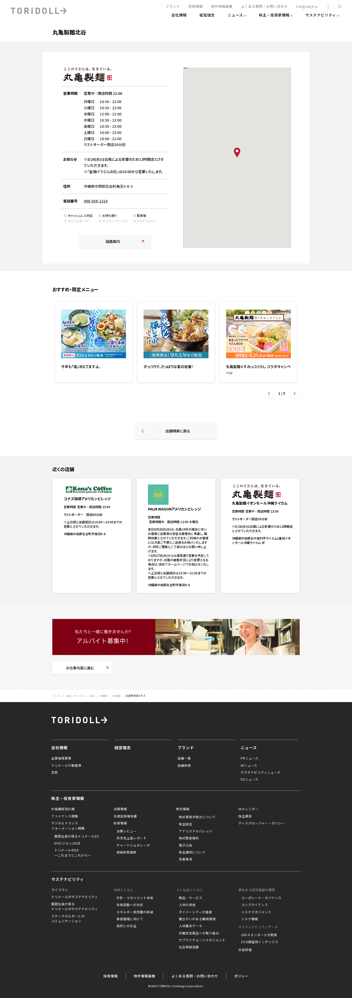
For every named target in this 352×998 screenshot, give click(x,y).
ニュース (249, 747)
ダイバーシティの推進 (195, 912)
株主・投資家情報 (67, 798)
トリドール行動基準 (66, 765)
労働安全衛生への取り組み (199, 933)
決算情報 (120, 809)
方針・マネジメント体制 (134, 897)
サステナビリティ (67, 879)
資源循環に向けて (129, 919)
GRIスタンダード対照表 (259, 935)
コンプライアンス (254, 904)
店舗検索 (184, 765)
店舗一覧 (184, 758)
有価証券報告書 (125, 816)
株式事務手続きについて (197, 817)
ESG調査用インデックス (259, 942)
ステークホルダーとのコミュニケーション (68, 919)
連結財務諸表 (126, 852)
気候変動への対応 (129, 904)
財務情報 (120, 823)
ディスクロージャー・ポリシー (261, 823)
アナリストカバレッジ (195, 831)
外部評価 (245, 950)
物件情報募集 (222, 6)
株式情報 (182, 809)
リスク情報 (249, 919)
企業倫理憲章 (61, 758)
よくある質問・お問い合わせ (264, 6)
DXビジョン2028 (67, 843)
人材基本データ (190, 926)
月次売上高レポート (131, 838)
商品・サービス (190, 897)
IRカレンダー (248, 809)
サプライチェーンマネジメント (202, 940)
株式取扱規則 (189, 838)
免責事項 (185, 859)
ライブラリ (59, 890)
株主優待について (192, 852)
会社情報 (59, 747)
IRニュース (249, 765)
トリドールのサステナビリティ (74, 896)
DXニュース (249, 779)
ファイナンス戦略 (64, 816)
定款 (54, 772)
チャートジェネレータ (133, 845)
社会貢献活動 (189, 947)
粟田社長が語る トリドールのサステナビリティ (74, 906)
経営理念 (122, 747)
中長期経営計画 (63, 809)
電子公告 (185, 845)
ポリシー (241, 976)
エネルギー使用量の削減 (134, 912)
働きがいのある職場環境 (197, 919)
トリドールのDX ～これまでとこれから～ (72, 853)
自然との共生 (126, 926)
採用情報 (195, 6)
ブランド (172, 6)
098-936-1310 (95, 200)
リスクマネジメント (256, 912)
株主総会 (185, 824)
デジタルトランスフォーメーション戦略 (68, 826)
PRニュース (249, 758)
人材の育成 (187, 904)
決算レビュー (126, 831)
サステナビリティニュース (260, 772)
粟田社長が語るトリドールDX (76, 836)
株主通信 (245, 816)
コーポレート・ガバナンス (261, 897)
